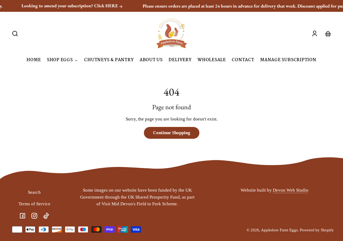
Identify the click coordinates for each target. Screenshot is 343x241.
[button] (15, 33)
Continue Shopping (171, 132)
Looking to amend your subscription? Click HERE (65, 6)
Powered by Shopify (317, 230)
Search (34, 192)
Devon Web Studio (290, 190)
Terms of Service (34, 203)
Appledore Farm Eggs (279, 230)
